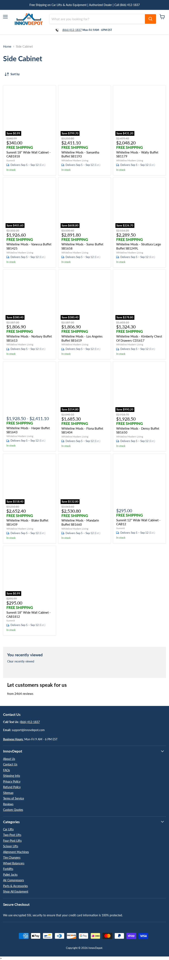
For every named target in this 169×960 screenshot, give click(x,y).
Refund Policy (12, 787)
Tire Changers (11, 857)
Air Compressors (13, 880)
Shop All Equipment (15, 891)
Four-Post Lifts (12, 840)
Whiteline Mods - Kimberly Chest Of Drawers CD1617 (139, 338)
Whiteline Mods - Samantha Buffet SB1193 (80, 154)
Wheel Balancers (13, 863)
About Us (9, 759)
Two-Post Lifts (12, 835)
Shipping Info (11, 775)
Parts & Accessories (15, 886)
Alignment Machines (16, 852)
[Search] (150, 19)
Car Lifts (8, 829)
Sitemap (8, 793)
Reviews (8, 804)
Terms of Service (13, 798)
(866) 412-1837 (72, 30)
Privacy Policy (11, 781)
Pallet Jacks (10, 874)
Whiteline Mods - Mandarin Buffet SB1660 (80, 522)
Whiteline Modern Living (74, 160)
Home (7, 46)
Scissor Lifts (10, 846)
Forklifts (8, 869)
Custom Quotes (13, 809)
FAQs (6, 770)
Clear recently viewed (20, 661)
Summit (10, 160)
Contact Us (10, 764)
